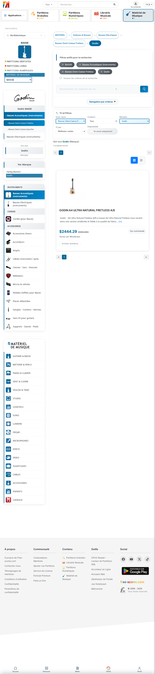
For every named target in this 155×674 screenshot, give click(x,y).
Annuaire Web (98, 574)
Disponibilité (92, 126)
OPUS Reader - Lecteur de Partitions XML (101, 561)
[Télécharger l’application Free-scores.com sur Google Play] (135, 571)
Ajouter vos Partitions (43, 566)
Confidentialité (12, 584)
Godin (24, 150)
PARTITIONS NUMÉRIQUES (19, 70)
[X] (139, 559)
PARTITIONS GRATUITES (18, 61)
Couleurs (91, 117)
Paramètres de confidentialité (12, 590)
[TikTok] (147, 559)
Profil (139, 671)
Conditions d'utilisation (16, 579)
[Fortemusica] (122, 590)
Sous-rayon (61, 117)
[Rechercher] (114, 5)
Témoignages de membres (13, 572)
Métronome (96, 588)
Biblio (77, 671)
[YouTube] (131, 559)
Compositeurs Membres (40, 559)
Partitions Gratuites (75, 557)
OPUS (108, 671)
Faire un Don (39, 580)
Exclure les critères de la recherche (80, 78)
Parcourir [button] (46, 671)
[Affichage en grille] (134, 160)
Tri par (58, 127)
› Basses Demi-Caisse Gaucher (20, 129)
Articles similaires (70, 243)
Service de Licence (42, 571)
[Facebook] (123, 559)
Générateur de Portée (102, 579)
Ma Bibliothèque (18, 35)
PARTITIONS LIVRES (16, 66)
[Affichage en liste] (141, 160)
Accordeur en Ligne (101, 569)
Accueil (15, 671)
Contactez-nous (12, 566)
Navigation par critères (101, 101)
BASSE (68, 64)
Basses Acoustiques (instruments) (99, 64)
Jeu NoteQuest (98, 584)
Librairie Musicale (74, 562)
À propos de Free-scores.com (14, 559)
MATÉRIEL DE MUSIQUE (18, 75)
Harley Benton (14, 171)
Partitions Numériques (69, 569)
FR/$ (148, 4)
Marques (123, 117)
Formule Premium (41, 575)
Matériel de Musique (69, 577)
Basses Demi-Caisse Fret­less (79, 72)
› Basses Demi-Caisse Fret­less (20, 123)
